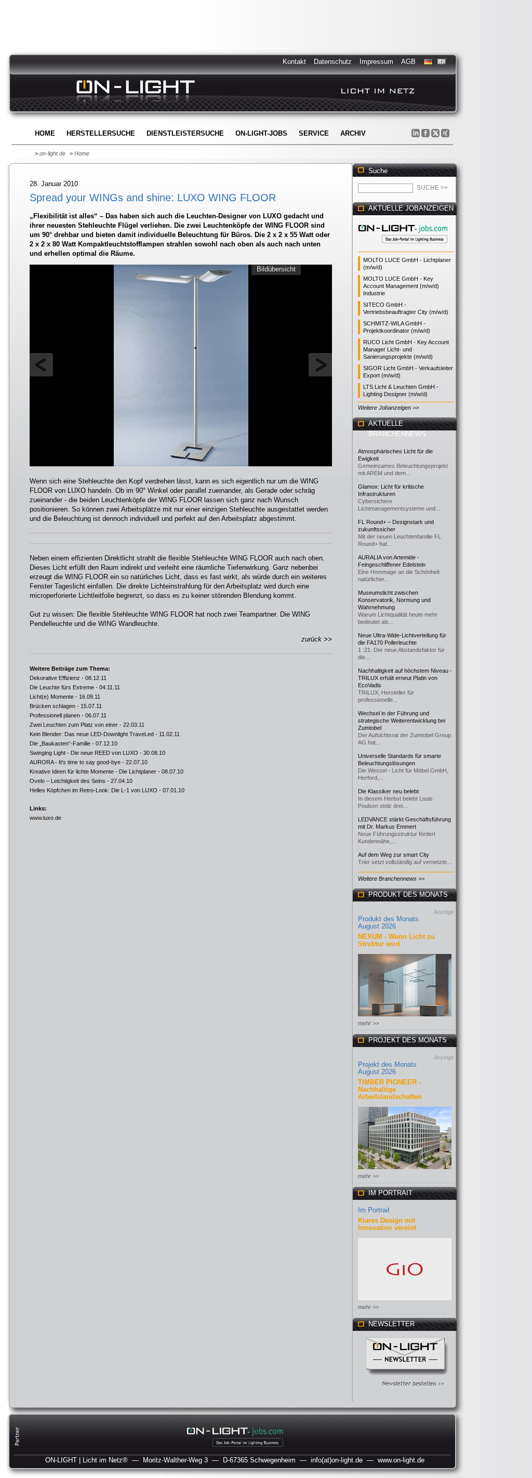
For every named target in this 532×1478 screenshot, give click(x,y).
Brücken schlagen (52, 706)
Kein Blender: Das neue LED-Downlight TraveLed (92, 734)
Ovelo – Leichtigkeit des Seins (67, 781)
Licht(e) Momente (52, 697)
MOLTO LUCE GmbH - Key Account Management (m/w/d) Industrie (401, 286)
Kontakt (294, 62)
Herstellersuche (100, 133)
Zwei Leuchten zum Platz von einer (74, 725)
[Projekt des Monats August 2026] (404, 1170)
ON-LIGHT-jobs (261, 133)
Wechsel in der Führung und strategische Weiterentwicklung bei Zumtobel (401, 720)
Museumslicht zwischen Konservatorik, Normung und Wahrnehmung (394, 600)
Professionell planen (55, 715)
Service (314, 133)
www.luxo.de (45, 818)
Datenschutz (333, 62)
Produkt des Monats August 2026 (388, 922)
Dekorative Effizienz (55, 678)
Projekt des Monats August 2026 (387, 1068)
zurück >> (316, 639)
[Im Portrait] (404, 1301)
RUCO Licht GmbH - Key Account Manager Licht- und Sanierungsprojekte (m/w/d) (406, 349)
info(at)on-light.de (337, 1460)
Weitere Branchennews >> (391, 878)
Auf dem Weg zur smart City (393, 855)
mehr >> (368, 1023)
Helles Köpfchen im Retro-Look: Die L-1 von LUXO (93, 790)
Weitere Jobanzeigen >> (388, 407)
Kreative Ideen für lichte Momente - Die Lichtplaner (93, 771)
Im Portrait (374, 1210)
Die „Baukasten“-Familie (60, 743)
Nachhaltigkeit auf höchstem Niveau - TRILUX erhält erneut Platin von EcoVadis (405, 678)
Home (45, 133)
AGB (408, 62)
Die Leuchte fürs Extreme (62, 687)
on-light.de (52, 153)
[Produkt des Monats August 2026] (404, 1017)
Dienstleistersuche (185, 133)
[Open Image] (181, 364)
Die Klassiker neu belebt (388, 791)
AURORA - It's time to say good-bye (75, 762)
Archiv (353, 133)
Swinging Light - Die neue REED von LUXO (84, 753)
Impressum (376, 62)
